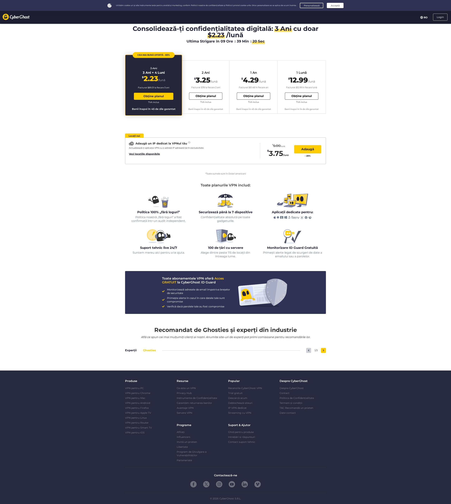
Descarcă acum (237, 398)
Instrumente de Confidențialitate (197, 398)
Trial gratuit (235, 393)
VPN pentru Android (137, 403)
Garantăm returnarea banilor (194, 403)
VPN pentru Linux (136, 417)
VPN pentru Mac (135, 398)
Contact (284, 393)
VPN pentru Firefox (137, 407)
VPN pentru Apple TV (138, 412)
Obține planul (153, 96)
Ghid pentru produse (241, 432)
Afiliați (181, 432)
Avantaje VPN (185, 407)
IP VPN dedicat (237, 407)
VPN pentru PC (134, 388)
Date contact (288, 412)
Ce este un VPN (186, 388)
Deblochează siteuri (240, 403)
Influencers (183, 437)
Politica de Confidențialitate (297, 398)
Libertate (182, 446)
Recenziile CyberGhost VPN (245, 388)
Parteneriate (184, 460)
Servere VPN (184, 412)
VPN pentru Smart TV (138, 427)
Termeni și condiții (291, 403)
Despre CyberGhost (292, 388)
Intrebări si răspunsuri (241, 437)
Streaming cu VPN (239, 412)
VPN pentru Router (137, 422)
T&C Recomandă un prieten (296, 407)
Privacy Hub (184, 393)
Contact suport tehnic (241, 442)
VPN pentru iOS (135, 432)
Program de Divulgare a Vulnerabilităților (191, 453)
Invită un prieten (187, 442)
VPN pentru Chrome (137, 393)
